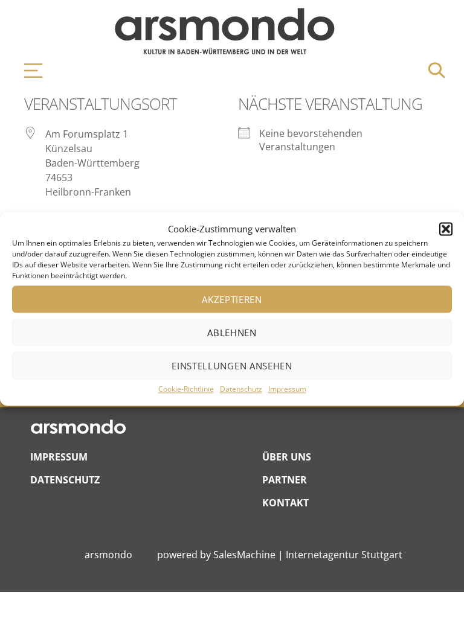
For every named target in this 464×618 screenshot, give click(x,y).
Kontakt (285, 502)
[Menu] (27, 71)
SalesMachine (244, 554)
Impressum (287, 389)
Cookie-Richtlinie (186, 389)
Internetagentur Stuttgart (344, 554)
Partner (284, 479)
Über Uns (286, 457)
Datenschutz (241, 389)
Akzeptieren (232, 299)
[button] (446, 229)
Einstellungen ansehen (232, 366)
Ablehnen (232, 333)
